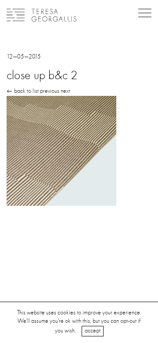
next (65, 91)
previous (49, 91)
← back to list (23, 91)
